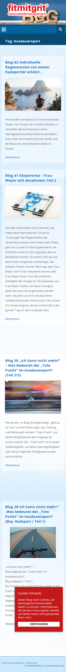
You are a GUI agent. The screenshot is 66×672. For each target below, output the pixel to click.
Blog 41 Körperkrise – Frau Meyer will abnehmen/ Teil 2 (30, 178)
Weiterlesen (12, 157)
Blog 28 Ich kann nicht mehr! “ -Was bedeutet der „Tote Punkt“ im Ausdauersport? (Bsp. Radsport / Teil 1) (32, 514)
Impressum (31, 662)
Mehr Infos (24, 617)
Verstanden (39, 624)
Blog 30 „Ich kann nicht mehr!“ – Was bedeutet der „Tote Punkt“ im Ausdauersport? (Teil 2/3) (32, 367)
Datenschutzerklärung (12, 662)
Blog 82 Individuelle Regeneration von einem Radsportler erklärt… (27, 67)
